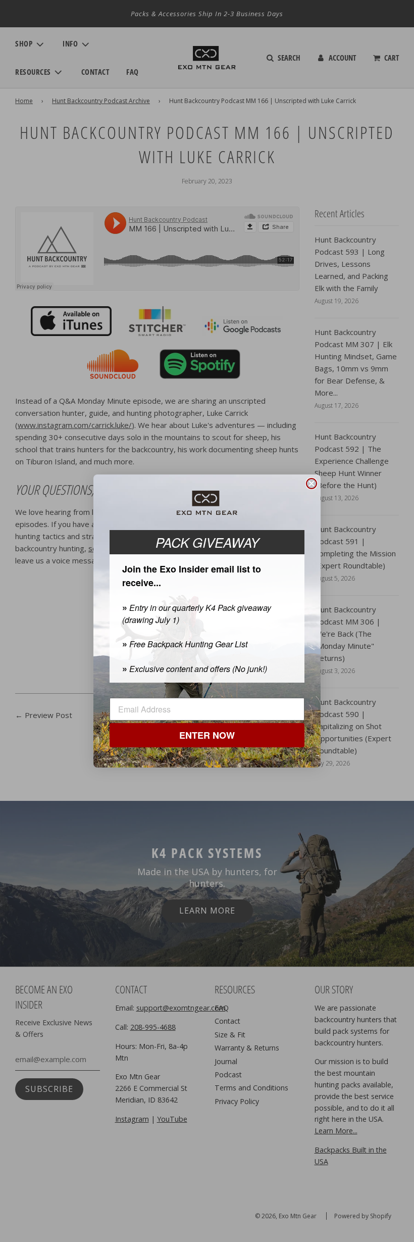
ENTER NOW (207, 735)
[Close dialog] (311, 484)
